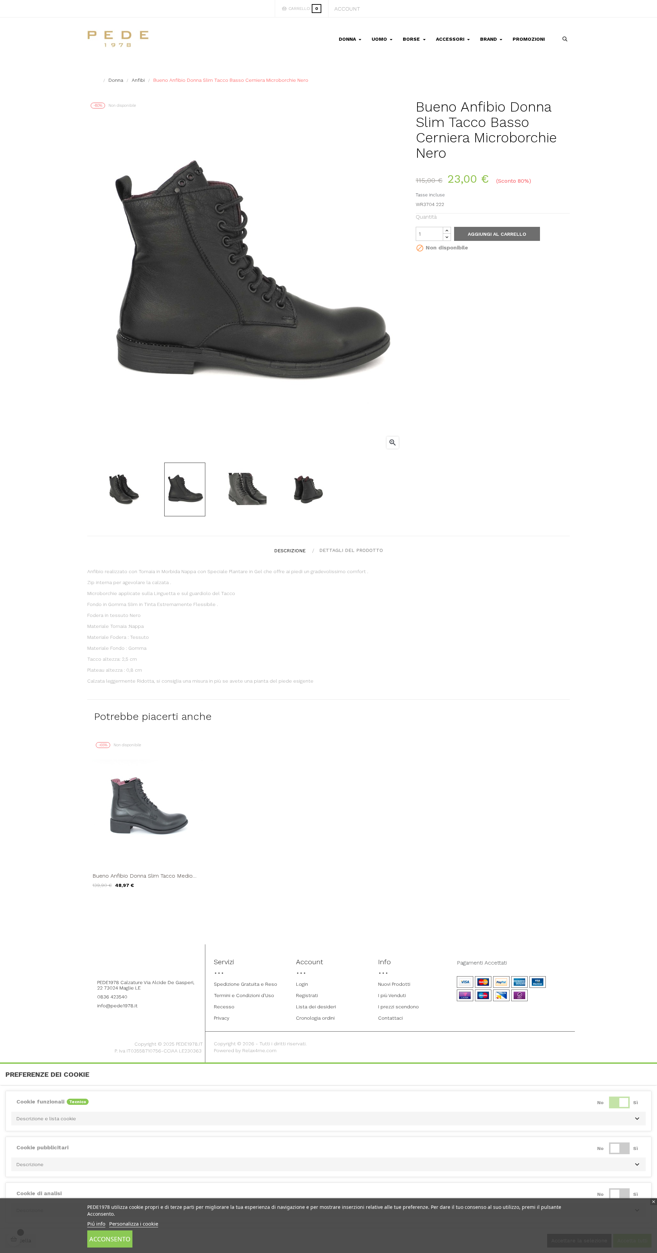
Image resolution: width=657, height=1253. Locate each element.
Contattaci (390, 1018)
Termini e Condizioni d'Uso (244, 995)
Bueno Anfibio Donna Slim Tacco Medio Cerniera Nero (142, 876)
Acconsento (109, 1239)
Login (302, 984)
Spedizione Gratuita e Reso (245, 984)
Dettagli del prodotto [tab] (351, 550)
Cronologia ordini (315, 1018)
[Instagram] (153, 964)
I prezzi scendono (398, 1006)
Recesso (224, 1006)
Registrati (307, 995)
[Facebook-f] (134, 964)
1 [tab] (328, 903)
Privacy (221, 1018)
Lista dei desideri (316, 1006)
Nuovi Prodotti (394, 984)
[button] (328, 1118)
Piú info (96, 1223)
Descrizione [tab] (290, 550)
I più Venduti (392, 995)
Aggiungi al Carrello (497, 234)
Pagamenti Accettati (482, 963)
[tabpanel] (147, 818)
